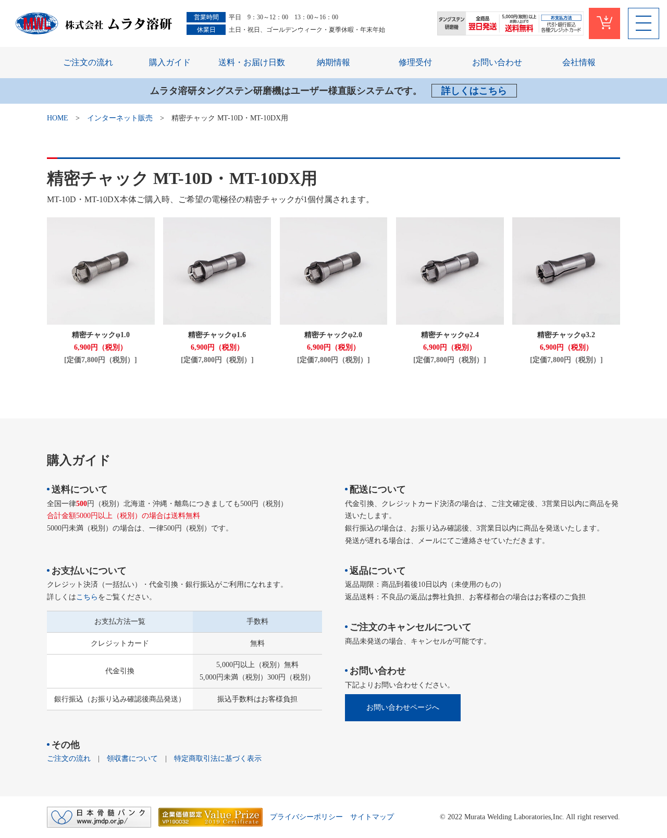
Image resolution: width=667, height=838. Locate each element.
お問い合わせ (497, 62)
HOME (57, 118)
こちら (87, 597)
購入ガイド (170, 62)
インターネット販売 (120, 118)
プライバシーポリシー (306, 817)
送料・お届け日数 (251, 62)
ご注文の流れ (88, 62)
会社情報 (579, 62)
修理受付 (415, 62)
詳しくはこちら (474, 90)
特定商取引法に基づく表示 (218, 758)
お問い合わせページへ (402, 707)
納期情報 (333, 62)
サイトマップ (372, 817)
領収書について (132, 758)
